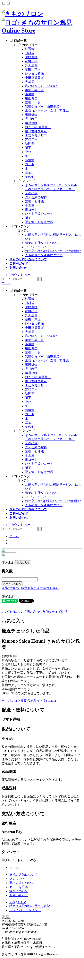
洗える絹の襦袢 (36, 197)
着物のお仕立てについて (42, 242)
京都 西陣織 (34, 201)
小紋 (28, 151)
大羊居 (29, 82)
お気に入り (23, 562)
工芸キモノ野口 (36, 135)
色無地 (29, 160)
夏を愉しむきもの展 (39, 222)
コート (29, 164)
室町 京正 (33, 69)
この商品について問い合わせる (23, 611)
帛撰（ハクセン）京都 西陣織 (47, 110)
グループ (28, 181)
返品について (11, 588)
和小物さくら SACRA (41, 86)
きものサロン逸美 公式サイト (22, 700)
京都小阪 (31, 193)
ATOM (21, 902)
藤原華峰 (31, 123)
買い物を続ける (57, 611)
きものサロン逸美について (44, 255)
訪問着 (29, 143)
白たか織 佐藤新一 (38, 127)
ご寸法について (36, 247)
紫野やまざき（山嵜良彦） (44, 106)
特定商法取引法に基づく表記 (29, 906)
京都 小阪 (33, 102)
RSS (12, 902)
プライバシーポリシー (25, 910)
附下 (28, 147)
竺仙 (28, 172)
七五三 (29, 205)
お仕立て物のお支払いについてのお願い (53, 251)
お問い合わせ (18, 895)
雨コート (31, 209)
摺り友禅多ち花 (36, 131)
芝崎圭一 (31, 139)
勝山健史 (31, 98)
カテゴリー (30, 44)
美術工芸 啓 (34, 90)
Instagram (50, 700)
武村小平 (31, 61)
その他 (29, 176)
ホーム (6, 283)
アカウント (17, 878)
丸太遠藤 (31, 65)
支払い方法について (23, 874)
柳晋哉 (29, 49)
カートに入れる (12, 583)
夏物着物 (31, 57)
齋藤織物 (31, 114)
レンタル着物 (34, 73)
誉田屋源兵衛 (34, 77)
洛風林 (29, 94)
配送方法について (21, 882)
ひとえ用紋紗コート (39, 213)
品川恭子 (31, 119)
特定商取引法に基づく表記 (40, 588)
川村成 (29, 53)
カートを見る (18, 887)
